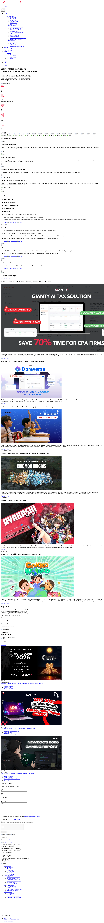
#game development (8, 686)
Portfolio (9, 53)
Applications (13, 57)
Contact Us (6, 6)
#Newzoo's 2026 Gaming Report (12, 779)
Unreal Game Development (13, 879)
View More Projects (5, 278)
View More (3, 645)
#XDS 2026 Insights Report (10, 734)
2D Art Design (13, 17)
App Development (14, 35)
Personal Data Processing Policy (31, 816)
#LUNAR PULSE (8, 688)
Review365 (9, 50)
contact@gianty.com (9, 839)
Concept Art (13, 20)
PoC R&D (12, 43)
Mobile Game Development (16, 27)
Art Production (10, 16)
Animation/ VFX (14, 21)
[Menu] (3, 10)
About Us (6, 13)
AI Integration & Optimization (17, 46)
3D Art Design (13, 18)
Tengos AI (9, 49)
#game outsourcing (8, 732)
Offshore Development (12, 890)
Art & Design (13, 55)
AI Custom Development (16, 44)
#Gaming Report (8, 777)
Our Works (6, 51)
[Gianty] (11, 3)
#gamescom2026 (8, 687)
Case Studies (10, 58)
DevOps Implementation (16, 39)
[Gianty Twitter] (2, 909)
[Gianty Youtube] (2, 913)
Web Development (14, 36)
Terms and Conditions (9, 921)
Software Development (12, 34)
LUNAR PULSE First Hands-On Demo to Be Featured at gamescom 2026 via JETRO (22, 683)
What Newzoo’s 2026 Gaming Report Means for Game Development (17, 773)
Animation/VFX (11, 871)
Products (6, 47)
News (5, 61)
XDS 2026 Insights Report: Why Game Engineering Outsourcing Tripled (18, 728)
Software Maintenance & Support (18, 38)
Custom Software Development (14, 889)
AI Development (11, 40)
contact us (14, 222)
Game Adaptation (14, 31)
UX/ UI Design (10, 872)
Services (6, 14)
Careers (5, 62)
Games (11, 54)
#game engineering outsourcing (11, 731)
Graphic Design (13, 24)
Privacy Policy (16, 819)
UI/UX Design (13, 23)
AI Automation (13, 42)
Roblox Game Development (16, 32)
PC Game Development (15, 28)
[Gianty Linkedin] (2, 906)
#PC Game (6, 780)
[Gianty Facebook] (2, 902)
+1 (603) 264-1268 (9, 842)
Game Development (11, 25)
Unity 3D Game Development (17, 29)
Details (5, 222)
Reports (8, 59)
